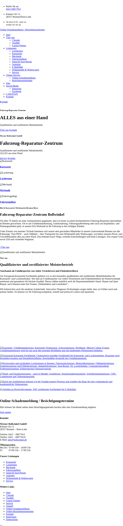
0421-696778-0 (13, 9)
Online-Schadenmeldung (24, 78)
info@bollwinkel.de (17, 440)
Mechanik (16, 56)
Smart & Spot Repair (22, 61)
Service (15, 72)
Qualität (16, 43)
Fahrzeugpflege (19, 59)
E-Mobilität (17, 67)
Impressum (11, 517)
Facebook (16, 91)
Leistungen (11, 48)
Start (8, 35)
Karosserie (17, 53)
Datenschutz (12, 519)
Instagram (16, 88)
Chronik (16, 40)
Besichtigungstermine (22, 80)
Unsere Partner (19, 45)
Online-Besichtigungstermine (20, 511)
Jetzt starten (5, 412)
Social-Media (12, 86)
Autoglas (16, 64)
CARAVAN (12, 94)
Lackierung (17, 51)
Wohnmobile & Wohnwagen (25, 69)
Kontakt (10, 96)
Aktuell (9, 506)
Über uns (10, 37)
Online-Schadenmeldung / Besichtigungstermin (22, 29)
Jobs (8, 83)
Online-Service (13, 75)
